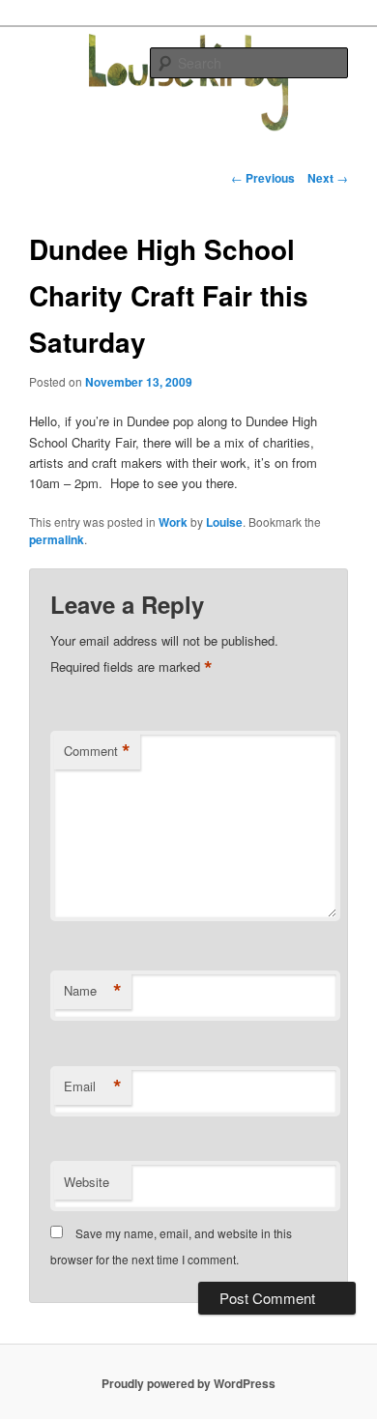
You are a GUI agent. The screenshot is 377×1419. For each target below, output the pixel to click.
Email (93, 1086)
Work (173, 522)
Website (86, 1182)
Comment (97, 751)
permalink (56, 539)
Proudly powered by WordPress (189, 1383)
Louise (224, 522)
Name (93, 990)
